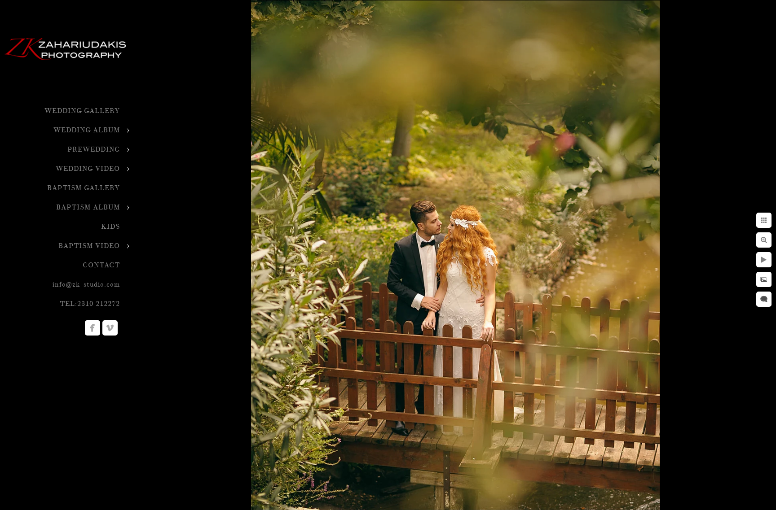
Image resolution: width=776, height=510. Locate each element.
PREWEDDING (93, 149)
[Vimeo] (110, 328)
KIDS (110, 226)
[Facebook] (92, 328)
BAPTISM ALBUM (88, 207)
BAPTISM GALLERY (83, 188)
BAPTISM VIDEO (89, 246)
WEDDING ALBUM (86, 130)
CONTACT (101, 265)
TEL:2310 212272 (90, 304)
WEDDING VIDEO (88, 169)
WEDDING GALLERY (82, 111)
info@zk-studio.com (86, 284)
